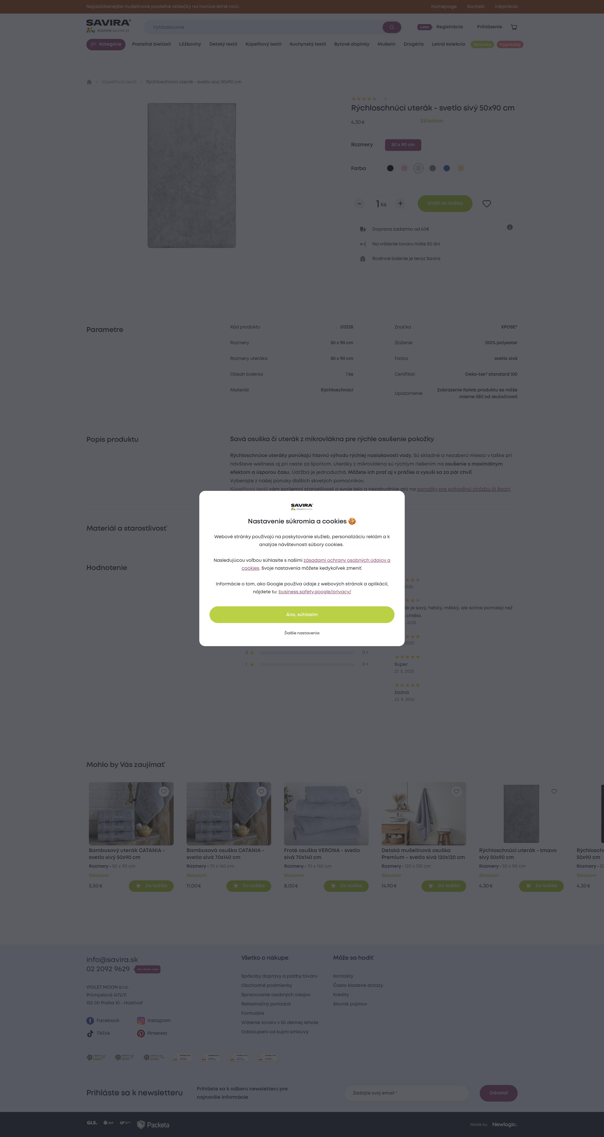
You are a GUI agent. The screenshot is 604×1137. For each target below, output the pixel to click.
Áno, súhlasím (302, 615)
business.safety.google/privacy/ (315, 592)
